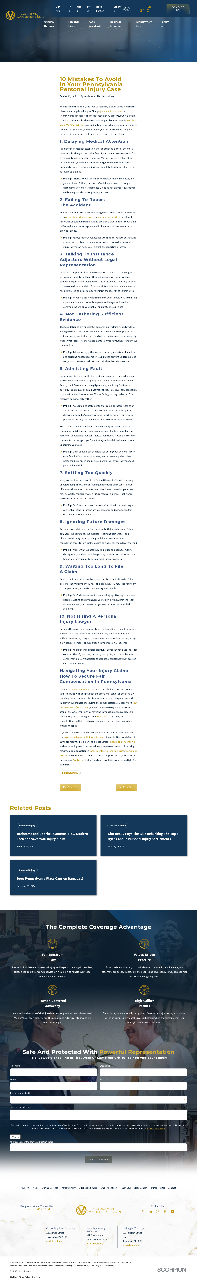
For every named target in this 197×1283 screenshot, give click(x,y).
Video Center (100, 8)
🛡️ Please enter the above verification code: (31, 1142)
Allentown (129, 741)
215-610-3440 (147, 8)
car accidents (96, 751)
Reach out (102, 716)
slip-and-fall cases (114, 751)
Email (102, 1079)
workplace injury (85, 217)
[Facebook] (165, 1211)
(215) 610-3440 (39, 1209)
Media (79, 8)
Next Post (126, 787)
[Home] (25, 15)
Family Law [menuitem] (165, 23)
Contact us (78, 760)
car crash (70, 217)
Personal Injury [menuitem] (73, 23)
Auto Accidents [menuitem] (95, 23)
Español (118, 8)
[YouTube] (172, 1211)
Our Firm (58, 8)
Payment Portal (157, 1187)
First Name (15, 1065)
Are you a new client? (20, 1093)
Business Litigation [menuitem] (116, 23)
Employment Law (109, 1187)
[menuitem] (13, 1277)
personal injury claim (111, 111)
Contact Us (178, 9)
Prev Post (70, 787)
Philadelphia (115, 741)
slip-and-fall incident (109, 217)
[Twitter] (143, 1211)
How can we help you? (20, 1107)
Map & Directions (54, 1241)
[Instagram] (157, 1211)
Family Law (126, 1187)
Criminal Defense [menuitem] (49, 23)
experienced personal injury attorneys (84, 737)
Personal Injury (70, 772)
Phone (13, 1079)
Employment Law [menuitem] (144, 23)
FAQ (70, 8)
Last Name (105, 1065)
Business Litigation (88, 1187)
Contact (172, 1187)
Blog (89, 8)
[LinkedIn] (150, 1211)
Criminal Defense (50, 1187)
